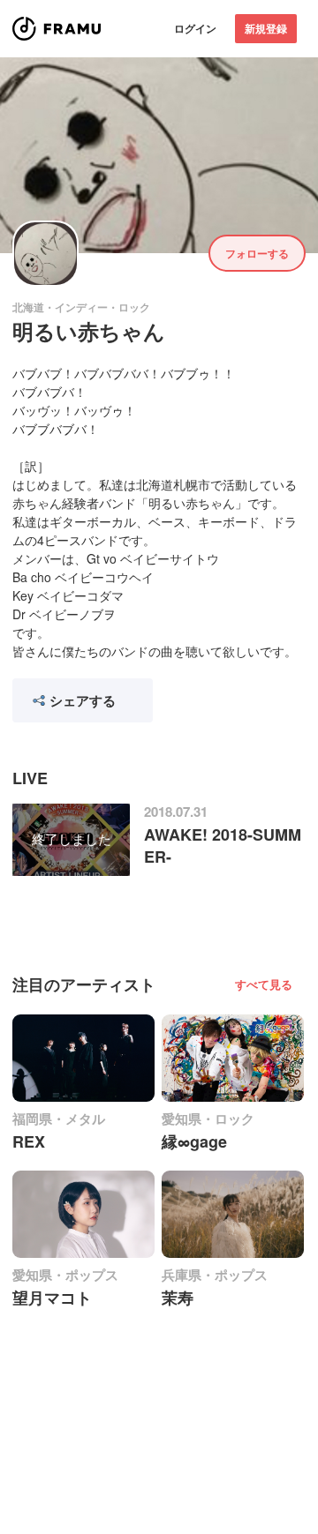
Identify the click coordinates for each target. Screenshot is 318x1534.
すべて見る (263, 984)
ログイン (195, 28)
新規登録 (266, 28)
